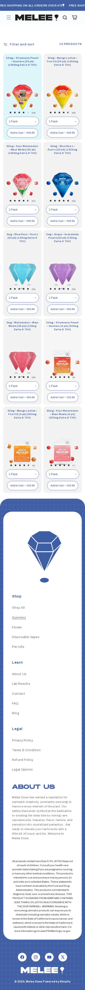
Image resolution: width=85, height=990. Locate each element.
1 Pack (13, 121)
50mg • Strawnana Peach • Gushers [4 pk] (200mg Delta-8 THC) (62, 326)
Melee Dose (34, 981)
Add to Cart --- (22, 132)
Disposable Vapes (25, 637)
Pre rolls (18, 646)
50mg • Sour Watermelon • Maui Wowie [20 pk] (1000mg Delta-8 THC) (22, 149)
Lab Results (21, 683)
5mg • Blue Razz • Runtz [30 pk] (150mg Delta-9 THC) (22, 238)
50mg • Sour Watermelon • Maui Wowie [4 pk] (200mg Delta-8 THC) (62, 414)
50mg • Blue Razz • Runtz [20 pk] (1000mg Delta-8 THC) (62, 149)
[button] (9, 17)
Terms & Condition (26, 750)
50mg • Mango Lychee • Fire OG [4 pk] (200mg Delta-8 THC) (22, 414)
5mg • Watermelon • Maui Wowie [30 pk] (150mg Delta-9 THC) (23, 326)
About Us (19, 674)
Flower (17, 627)
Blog (15, 713)
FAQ (15, 703)
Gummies (19, 617)
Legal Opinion (22, 769)
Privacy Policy (22, 740)
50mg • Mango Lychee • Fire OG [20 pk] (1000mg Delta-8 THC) (62, 61)
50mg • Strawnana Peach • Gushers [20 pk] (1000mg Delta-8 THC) (22, 61)
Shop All (18, 607)
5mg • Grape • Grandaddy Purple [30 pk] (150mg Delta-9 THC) (62, 238)
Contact (18, 693)
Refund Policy (22, 760)
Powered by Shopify (56, 981)
